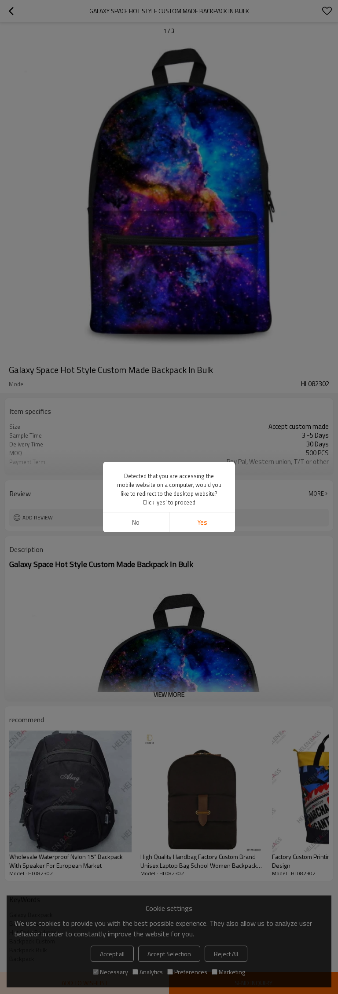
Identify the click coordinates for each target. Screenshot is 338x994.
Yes (202, 522)
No (136, 522)
